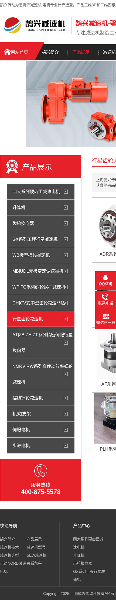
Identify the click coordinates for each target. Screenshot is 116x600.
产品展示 (81, 52)
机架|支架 (21, 413)
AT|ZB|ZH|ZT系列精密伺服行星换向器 (42, 342)
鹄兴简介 (50, 52)
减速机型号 (36, 547)
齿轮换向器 (23, 223)
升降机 (18, 207)
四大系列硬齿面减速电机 (36, 191)
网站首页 (19, 52)
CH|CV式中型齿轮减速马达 (38, 302)
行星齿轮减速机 (27, 318)
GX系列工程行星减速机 (34, 239)
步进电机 (21, 445)
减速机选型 (9, 555)
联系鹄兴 (34, 563)
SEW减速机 (36, 555)
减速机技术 (9, 547)
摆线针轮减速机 (27, 397)
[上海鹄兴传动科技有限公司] (34, 33)
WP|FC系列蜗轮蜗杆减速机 (38, 286)
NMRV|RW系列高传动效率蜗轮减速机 (42, 374)
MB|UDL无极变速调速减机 (37, 271)
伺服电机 (21, 429)
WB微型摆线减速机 (31, 255)
